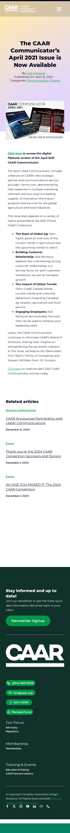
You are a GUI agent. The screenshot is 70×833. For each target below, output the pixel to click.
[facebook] (7, 806)
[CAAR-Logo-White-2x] (20, 6)
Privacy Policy (30, 802)
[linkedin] (34, 806)
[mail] (41, 806)
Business (11, 410)
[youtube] (27, 806)
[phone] (48, 806)
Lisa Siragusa (35, 73)
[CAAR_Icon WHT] (35, 645)
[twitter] (14, 806)
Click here (14, 369)
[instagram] (20, 806)
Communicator (38, 80)
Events (55, 80)
